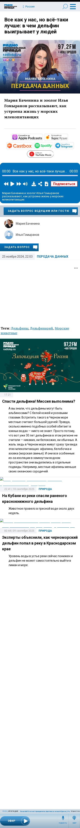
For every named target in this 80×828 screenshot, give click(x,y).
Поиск (65, 6)
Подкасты (63, 823)
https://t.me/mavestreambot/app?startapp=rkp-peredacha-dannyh (73, 145)
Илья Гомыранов (27, 234)
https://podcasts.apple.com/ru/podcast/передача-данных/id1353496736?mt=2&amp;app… (42, 137)
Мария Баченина (28, 223)
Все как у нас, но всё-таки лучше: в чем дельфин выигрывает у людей (36, 26)
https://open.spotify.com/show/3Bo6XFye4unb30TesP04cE (52, 145)
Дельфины (19, 328)
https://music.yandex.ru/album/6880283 (67, 137)
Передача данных (52, 256)
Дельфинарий (41, 328)
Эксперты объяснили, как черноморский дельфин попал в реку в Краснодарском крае (40, 543)
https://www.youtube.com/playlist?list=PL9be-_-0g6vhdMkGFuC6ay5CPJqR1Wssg (53, 153)
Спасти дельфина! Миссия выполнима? (38, 401)
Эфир (74, 823)
